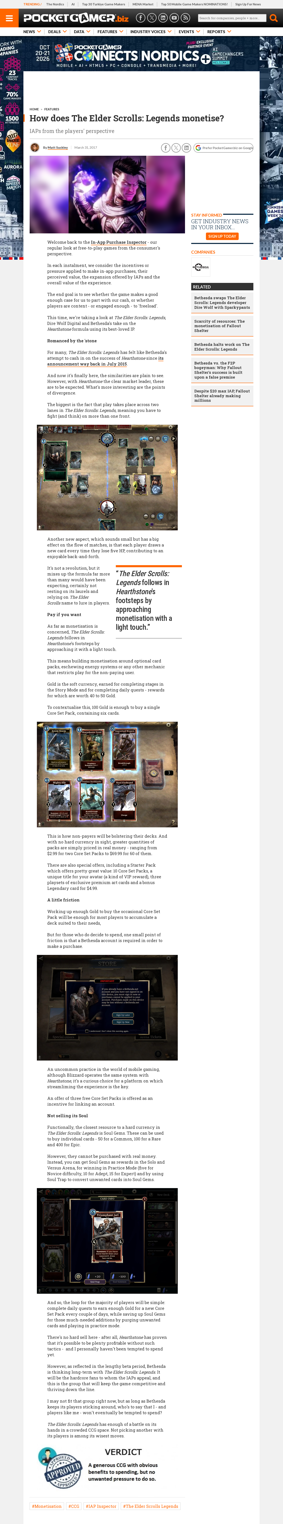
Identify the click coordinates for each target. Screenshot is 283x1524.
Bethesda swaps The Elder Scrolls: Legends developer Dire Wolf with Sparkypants (222, 302)
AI (73, 4)
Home (34, 109)
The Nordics (55, 4)
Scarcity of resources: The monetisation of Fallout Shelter (219, 326)
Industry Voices (148, 31)
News (29, 31)
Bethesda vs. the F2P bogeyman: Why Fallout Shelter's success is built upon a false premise (218, 370)
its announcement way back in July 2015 (105, 361)
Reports (216, 31)
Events (186, 31)
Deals (54, 31)
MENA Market (143, 4)
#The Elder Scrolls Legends (150, 1506)
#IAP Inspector (101, 1506)
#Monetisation (47, 1506)
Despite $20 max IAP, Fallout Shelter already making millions (222, 395)
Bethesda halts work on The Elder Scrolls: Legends (221, 347)
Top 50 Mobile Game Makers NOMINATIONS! (194, 4)
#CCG (73, 1506)
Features (107, 31)
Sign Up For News (248, 4)
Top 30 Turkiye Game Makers (103, 4)
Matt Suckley (58, 147)
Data (79, 31)
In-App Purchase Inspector (118, 242)
